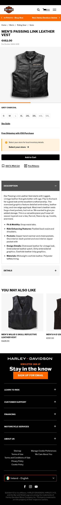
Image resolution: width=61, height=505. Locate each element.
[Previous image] (6, 75)
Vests (32, 25)
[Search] (38, 9)
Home (3, 25)
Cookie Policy (17, 464)
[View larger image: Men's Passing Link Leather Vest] (30, 74)
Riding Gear (22, 25)
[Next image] (55, 75)
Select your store (17, 147)
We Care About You (43, 454)
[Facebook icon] (25, 486)
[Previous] (1, 17)
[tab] (15, 102)
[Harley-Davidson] (30, 359)
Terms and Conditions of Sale (17, 458)
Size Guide (5, 123)
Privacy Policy (17, 461)
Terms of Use (17, 454)
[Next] (59, 17)
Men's (11, 25)
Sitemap (17, 451)
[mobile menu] (54, 9)
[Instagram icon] (30, 486)
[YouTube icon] (36, 486)
